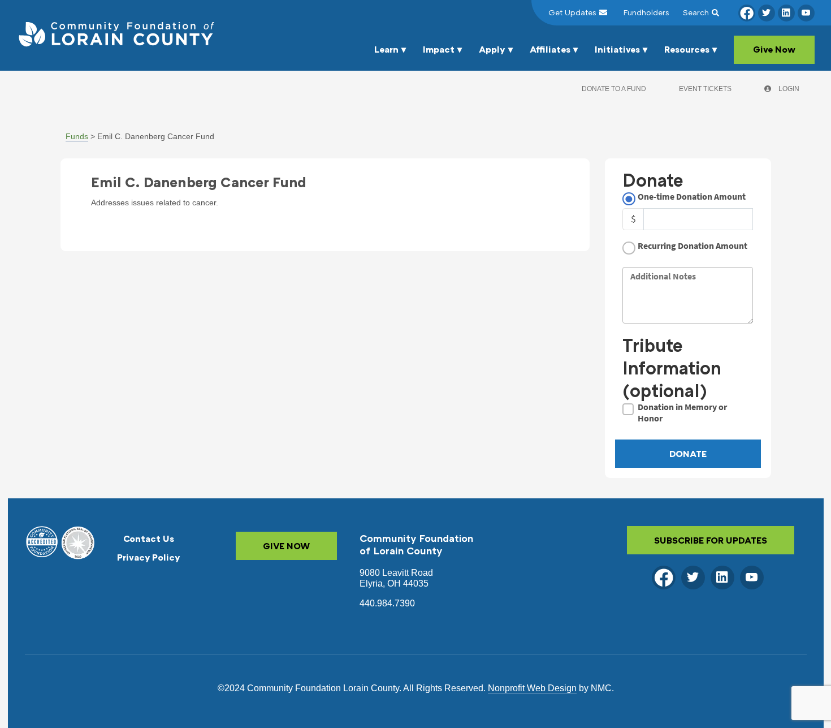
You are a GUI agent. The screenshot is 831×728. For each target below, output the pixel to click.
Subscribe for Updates (710, 540)
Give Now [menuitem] (774, 49)
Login (788, 89)
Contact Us (148, 538)
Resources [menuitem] (686, 49)
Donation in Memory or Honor (682, 412)
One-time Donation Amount (692, 196)
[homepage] (115, 35)
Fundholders (646, 12)
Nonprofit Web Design (532, 688)
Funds (77, 136)
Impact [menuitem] (439, 49)
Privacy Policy (148, 557)
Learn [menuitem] (386, 49)
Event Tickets (705, 89)
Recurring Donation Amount (692, 245)
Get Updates (572, 12)
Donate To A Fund (614, 89)
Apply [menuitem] (492, 49)
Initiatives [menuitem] (617, 49)
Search (696, 12)
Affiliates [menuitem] (550, 49)
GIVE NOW (286, 546)
